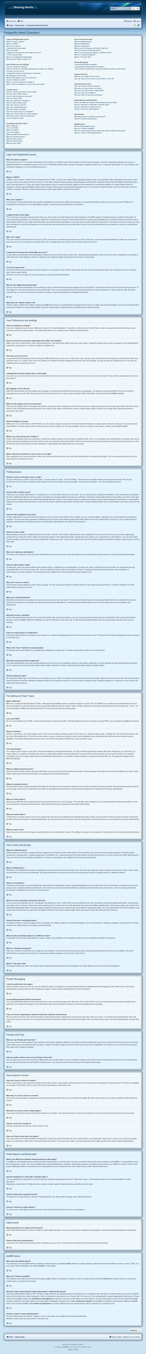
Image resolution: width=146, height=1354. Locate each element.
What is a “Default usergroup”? (85, 55)
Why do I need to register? (15, 41)
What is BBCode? (12, 126)
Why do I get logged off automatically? (19, 57)
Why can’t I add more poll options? (18, 100)
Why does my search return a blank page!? (89, 90)
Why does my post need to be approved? (20, 116)
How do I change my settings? (16, 67)
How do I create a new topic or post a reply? (21, 92)
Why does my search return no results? (88, 88)
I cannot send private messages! (85, 64)
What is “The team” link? (82, 57)
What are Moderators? (82, 44)
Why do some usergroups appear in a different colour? (93, 52)
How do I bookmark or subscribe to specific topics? (92, 104)
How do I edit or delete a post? (16, 94)
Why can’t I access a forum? (16, 105)
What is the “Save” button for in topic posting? (22, 114)
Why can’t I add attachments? (16, 107)
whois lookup (32, 1296)
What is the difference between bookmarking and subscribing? (95, 102)
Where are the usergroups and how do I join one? (91, 48)
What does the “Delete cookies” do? (18, 59)
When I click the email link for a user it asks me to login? (25, 84)
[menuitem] (20, 21)
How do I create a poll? (14, 98)
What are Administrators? (83, 41)
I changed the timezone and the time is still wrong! (23, 73)
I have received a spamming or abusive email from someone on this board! (100, 69)
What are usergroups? (82, 46)
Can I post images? (13, 132)
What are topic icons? (13, 143)
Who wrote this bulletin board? (84, 126)
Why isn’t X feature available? (84, 128)
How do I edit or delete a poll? (16, 103)
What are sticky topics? (14, 139)
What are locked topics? (14, 141)
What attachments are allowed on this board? (89, 116)
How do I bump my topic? (15, 118)
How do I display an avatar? (16, 80)
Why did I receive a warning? (16, 109)
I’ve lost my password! (14, 55)
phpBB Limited (70, 1264)
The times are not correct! (15, 71)
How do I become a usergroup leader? (87, 50)
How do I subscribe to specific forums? (87, 107)
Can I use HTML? (12, 128)
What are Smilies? (12, 130)
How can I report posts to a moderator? (20, 111)
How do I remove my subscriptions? (86, 109)
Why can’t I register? (13, 46)
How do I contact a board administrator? (88, 133)
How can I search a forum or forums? (87, 86)
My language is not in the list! (16, 75)
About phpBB (38, 1266)
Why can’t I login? (12, 50)
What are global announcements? (17, 134)
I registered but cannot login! (16, 48)
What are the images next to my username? (21, 78)
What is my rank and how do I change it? (20, 82)
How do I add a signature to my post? (19, 96)
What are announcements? (15, 137)
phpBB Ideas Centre (110, 1279)
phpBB (113, 393)
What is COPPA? (12, 44)
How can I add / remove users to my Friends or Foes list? (94, 79)
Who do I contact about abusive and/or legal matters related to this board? (99, 131)
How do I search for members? (85, 93)
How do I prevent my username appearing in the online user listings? (29, 69)
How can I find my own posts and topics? (88, 95)
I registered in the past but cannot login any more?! (23, 52)
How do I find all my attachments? (86, 119)
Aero (64, 1344)
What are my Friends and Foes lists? (87, 76)
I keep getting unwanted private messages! (89, 67)
